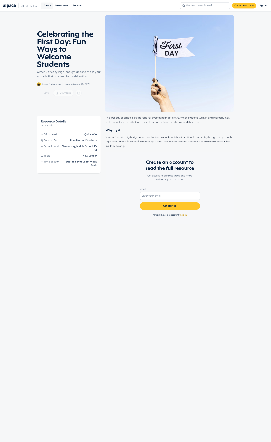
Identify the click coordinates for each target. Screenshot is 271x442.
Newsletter (61, 6)
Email (143, 189)
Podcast (77, 6)
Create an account (244, 5)
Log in (183, 215)
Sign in (263, 5)
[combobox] (207, 6)
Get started (169, 206)
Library (47, 6)
